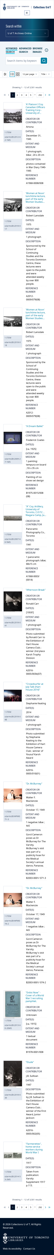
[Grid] (17, 74)
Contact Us (29, 1248)
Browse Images (37, 50)
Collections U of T (20, 1224)
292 (40, 95)
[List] (12, 74)
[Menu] (27, 13)
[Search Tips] (46, 50)
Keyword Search (11, 50)
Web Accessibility (12, 1248)
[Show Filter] (5, 74)
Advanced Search (25, 50)
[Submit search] (44, 61)
